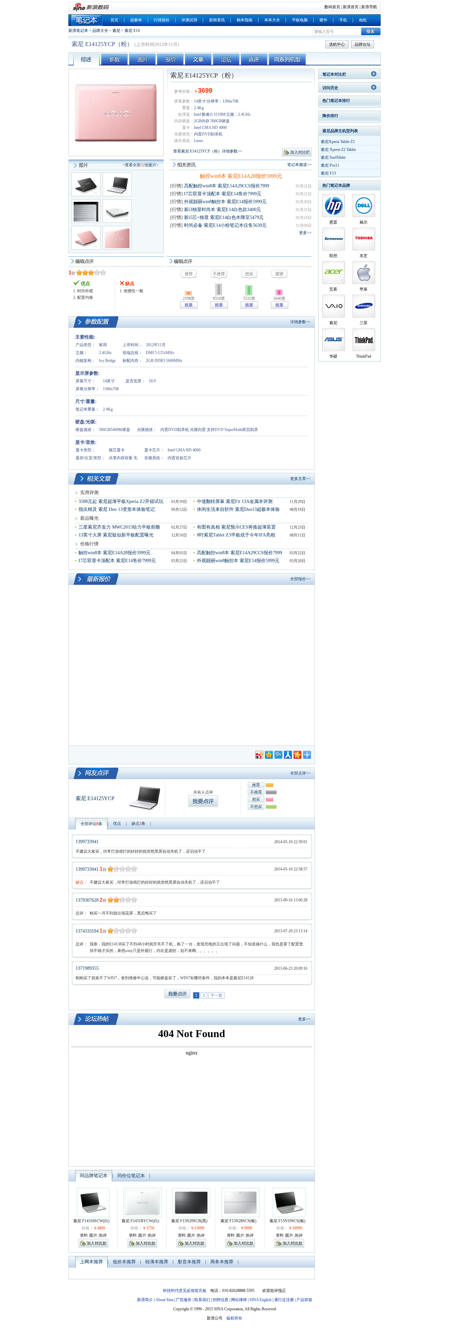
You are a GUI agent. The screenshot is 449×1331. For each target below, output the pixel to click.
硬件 (323, 20)
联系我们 (202, 1299)
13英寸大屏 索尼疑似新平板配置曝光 (116, 535)
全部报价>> (300, 579)
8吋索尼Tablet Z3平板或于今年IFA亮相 (236, 535)
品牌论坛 (362, 44)
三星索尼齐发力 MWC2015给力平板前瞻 (119, 527)
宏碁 (333, 289)
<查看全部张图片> (141, 165)
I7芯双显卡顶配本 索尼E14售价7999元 (222, 193)
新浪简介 (145, 1299)
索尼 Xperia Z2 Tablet (338, 149)
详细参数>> (300, 322)
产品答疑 (304, 1299)
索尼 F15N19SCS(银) (287, 1221)
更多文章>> (300, 478)
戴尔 (363, 222)
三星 (363, 323)
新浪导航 (369, 7)
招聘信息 (220, 1299)
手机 (343, 20)
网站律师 (239, 1299)
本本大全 (272, 20)
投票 (189, 305)
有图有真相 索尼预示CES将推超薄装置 (236, 527)
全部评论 (91, 823)
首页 (114, 20)
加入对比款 (96, 1243)
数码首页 (332, 7)
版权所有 (234, 1318)
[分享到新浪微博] (259, 754)
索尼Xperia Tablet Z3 (338, 141)
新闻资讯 (217, 20)
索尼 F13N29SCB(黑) (189, 1221)
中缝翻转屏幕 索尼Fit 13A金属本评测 (234, 501)
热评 (103, 1235)
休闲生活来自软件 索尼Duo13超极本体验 (238, 509)
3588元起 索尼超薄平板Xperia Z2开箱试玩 (121, 501)
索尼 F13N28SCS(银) (238, 1221)
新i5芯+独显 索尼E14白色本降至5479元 (224, 217)
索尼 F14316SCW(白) (91, 1221)
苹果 (363, 289)
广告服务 (184, 1299)
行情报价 (162, 20)
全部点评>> (300, 773)
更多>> (305, 232)
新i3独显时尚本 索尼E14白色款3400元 (222, 209)
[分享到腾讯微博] (278, 754)
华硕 (333, 356)
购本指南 (244, 20)
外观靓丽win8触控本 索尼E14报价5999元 (225, 201)
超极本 (136, 20)
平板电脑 (300, 20)
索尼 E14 (132, 30)
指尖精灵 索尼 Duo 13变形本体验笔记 (117, 509)
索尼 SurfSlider (333, 157)
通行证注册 (284, 1299)
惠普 (333, 222)
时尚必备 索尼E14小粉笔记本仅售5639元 (225, 225)
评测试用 (189, 20)
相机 (363, 20)
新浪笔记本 (78, 30)
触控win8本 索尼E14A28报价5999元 (241, 176)
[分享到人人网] (287, 754)
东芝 (363, 255)
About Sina (164, 1299)
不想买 (256, 806)
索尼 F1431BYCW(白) (140, 1221)
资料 (84, 1235)
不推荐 (256, 792)
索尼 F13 (328, 173)
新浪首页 (351, 7)
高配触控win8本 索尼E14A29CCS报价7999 (226, 185)
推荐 (256, 785)
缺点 (138, 823)
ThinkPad (363, 356)
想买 (256, 799)
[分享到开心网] (297, 754)
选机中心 (337, 44)
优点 (117, 823)
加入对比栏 (300, 152)
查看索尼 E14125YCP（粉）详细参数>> (207, 151)
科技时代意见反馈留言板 (184, 1290)
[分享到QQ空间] (268, 754)
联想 (333, 255)
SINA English (260, 1299)
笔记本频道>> (299, 164)
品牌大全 (100, 30)
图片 (93, 1235)
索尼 (116, 30)
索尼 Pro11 (330, 165)
